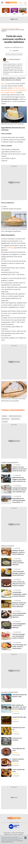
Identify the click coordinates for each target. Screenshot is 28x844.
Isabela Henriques (14, 59)
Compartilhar (15, 50)
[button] (25, 12)
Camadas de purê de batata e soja (19, 695)
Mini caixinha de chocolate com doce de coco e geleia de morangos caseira (19, 707)
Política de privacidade (17, 833)
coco (4, 84)
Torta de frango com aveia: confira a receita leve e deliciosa (19, 646)
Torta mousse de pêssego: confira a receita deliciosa (18, 573)
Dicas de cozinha (15, 418)
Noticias (11, 28)
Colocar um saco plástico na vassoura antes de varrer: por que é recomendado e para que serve (19, 469)
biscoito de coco (13, 90)
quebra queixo (10, 92)
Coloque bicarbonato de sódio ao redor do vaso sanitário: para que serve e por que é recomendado (19, 490)
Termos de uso (8, 834)
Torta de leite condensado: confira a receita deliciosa (19, 594)
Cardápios (16, 28)
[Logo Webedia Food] (14, 826)
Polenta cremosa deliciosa (18, 760)
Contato (20, 834)
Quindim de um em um (18, 728)
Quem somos (7, 833)
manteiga (10, 248)
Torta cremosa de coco (18, 770)
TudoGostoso (4, 28)
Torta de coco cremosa (17, 739)
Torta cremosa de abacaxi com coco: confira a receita (18, 584)
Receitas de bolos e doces (15, 416)
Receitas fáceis (5, 418)
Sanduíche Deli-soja (19, 717)
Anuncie (15, 834)
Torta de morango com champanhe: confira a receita (18, 636)
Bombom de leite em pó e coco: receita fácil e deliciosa (19, 604)
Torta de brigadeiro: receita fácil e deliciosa (19, 625)
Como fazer (4, 421)
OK (25, 837)
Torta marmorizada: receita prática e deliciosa (19, 615)
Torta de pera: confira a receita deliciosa (18, 563)
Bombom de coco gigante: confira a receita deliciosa (18, 552)
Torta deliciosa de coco (18, 749)
